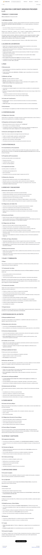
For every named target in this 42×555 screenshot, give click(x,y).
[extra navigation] (40, 1)
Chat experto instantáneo (21, 541)
